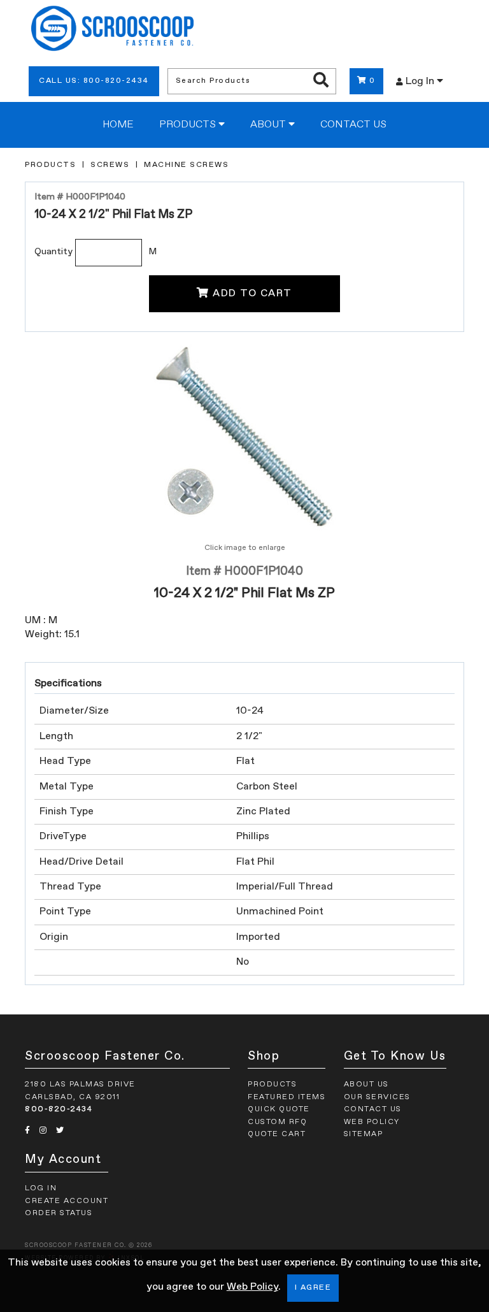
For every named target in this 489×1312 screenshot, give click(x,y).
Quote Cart (277, 1134)
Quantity (53, 251)
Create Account (66, 1201)
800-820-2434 (58, 1109)
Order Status (58, 1213)
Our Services (377, 1097)
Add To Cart (252, 294)
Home (118, 125)
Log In (421, 81)
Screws (109, 165)
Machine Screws (186, 165)
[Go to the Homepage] (112, 30)
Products (188, 125)
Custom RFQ (277, 1122)
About (269, 125)
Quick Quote (279, 1109)
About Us (366, 1084)
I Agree (313, 1288)
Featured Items (286, 1097)
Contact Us (353, 125)
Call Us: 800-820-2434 (94, 81)
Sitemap (363, 1134)
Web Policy (252, 1287)
